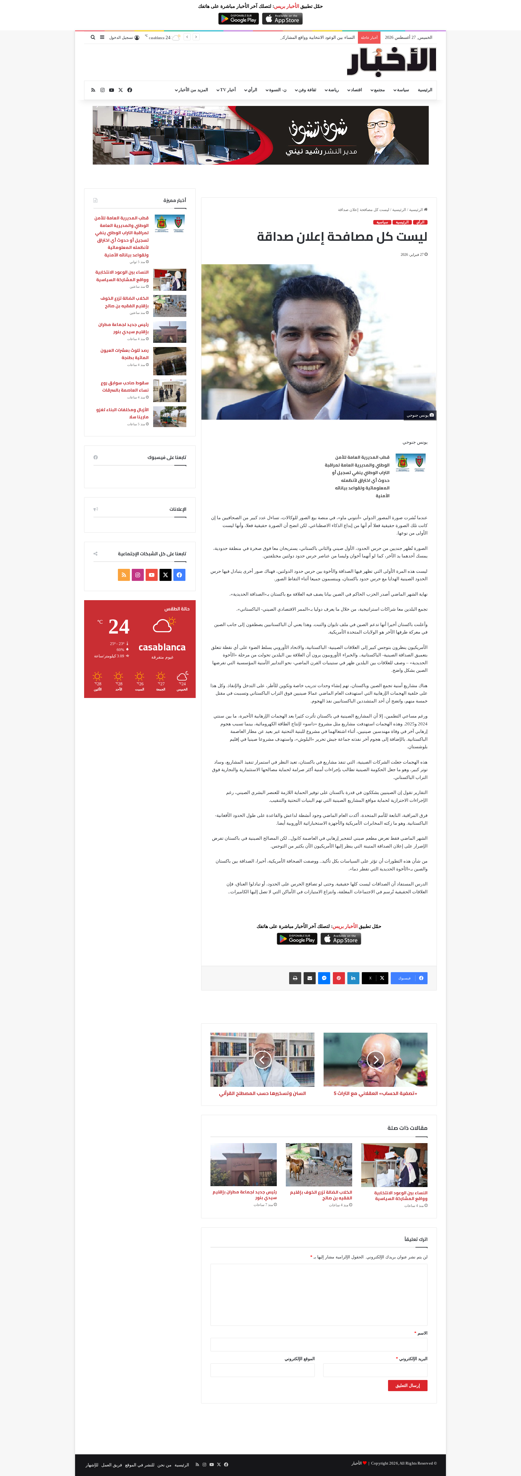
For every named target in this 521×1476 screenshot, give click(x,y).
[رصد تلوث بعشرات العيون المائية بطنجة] (169, 361)
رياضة (333, 90)
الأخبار (357, 1463)
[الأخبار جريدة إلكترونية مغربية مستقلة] (391, 62)
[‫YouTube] (152, 575)
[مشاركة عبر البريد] (310, 978)
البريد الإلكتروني (412, 1359)
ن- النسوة (277, 90)
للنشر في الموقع (139, 1465)
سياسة (403, 90)
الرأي (252, 90)
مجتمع (379, 90)
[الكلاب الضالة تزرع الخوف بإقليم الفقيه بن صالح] (319, 1165)
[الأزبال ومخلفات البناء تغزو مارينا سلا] (169, 416)
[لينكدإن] (353, 978)
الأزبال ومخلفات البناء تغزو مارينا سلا (122, 413)
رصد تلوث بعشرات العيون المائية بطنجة (124, 354)
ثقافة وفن (307, 90)
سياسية (382, 222)
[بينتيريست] (339, 978)
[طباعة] (295, 978)
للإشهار (92, 1465)
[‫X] (165, 575)
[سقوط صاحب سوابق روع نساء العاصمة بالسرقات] (169, 391)
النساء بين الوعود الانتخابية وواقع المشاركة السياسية (401, 1195)
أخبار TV (227, 90)
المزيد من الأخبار (193, 90)
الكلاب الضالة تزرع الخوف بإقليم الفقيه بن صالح (321, 1195)
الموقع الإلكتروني (300, 1359)
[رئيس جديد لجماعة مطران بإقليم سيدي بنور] (243, 1164)
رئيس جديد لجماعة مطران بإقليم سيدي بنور (245, 1195)
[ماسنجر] (324, 978)
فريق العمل (111, 1465)
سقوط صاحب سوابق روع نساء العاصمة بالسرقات (125, 386)
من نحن (164, 1465)
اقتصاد (356, 90)
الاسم (421, 1333)
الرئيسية (425, 90)
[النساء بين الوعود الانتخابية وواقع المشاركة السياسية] (394, 1165)
